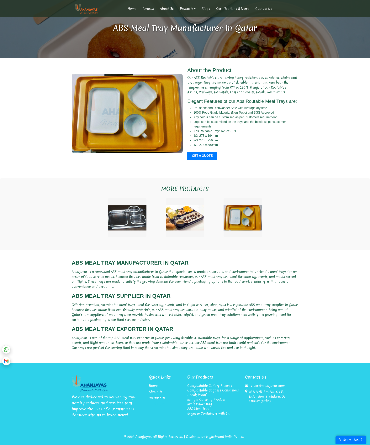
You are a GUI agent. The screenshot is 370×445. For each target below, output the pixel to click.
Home (132, 8)
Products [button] (186, 8)
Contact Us (263, 8)
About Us (167, 8)
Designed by (195, 436)
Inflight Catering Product (206, 399)
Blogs (206, 8)
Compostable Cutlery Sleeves (209, 385)
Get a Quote (202, 155)
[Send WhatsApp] (6, 350)
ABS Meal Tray (198, 408)
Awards (148, 8)
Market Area (158, 404)
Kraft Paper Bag (199, 404)
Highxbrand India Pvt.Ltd (225, 436)
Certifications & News (232, 8)
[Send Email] (6, 361)
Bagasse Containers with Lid (208, 413)
